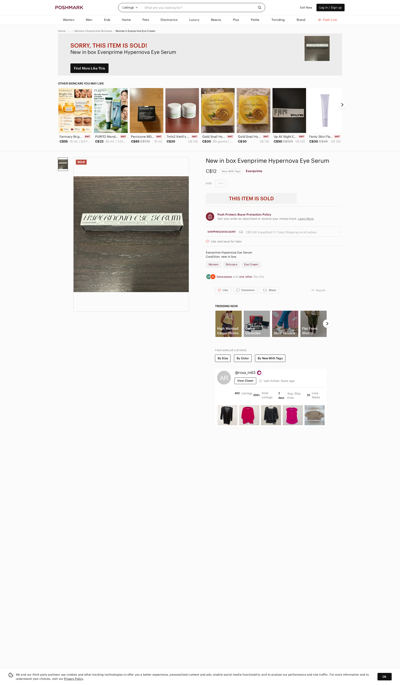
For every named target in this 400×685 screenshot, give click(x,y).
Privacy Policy (73, 679)
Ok (384, 677)
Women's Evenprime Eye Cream (135, 31)
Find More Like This (89, 68)
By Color (243, 358)
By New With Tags (270, 358)
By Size (223, 358)
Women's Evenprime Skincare (93, 31)
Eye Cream (251, 264)
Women (214, 264)
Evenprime (254, 171)
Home (62, 31)
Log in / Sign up (330, 7)
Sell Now (306, 7)
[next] (342, 105)
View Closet (245, 380)
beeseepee (225, 277)
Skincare (231, 264)
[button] (130, 7)
